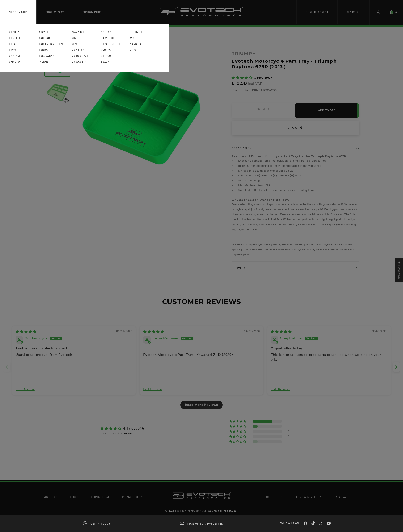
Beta (12, 44)
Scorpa (106, 50)
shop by (18, 12)
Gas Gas (44, 38)
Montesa (78, 50)
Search (352, 12)
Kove (74, 38)
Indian (43, 61)
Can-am (14, 55)
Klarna (341, 497)
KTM (74, 44)
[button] (243, 78)
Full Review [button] (25, 389)
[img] (26, 332)
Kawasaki (78, 32)
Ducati (43, 32)
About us (50, 497)
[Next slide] (396, 367)
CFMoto (14, 61)
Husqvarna (46, 55)
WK (132, 38)
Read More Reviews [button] (201, 405)
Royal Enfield (111, 44)
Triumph (136, 32)
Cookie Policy (272, 497)
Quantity (263, 108)
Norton (106, 32)
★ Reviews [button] (399, 270)
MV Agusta (79, 61)
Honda (43, 50)
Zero (133, 50)
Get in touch (100, 523)
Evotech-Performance (191, 510)
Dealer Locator (317, 12)
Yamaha (135, 44)
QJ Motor (107, 38)
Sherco (106, 55)
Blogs (74, 497)
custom (92, 12)
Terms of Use (100, 497)
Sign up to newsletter (205, 523)
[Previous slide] (6, 367)
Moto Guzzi (79, 55)
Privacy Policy (132, 497)
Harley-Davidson (50, 44)
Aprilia (14, 32)
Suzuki (105, 61)
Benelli (14, 38)
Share (293, 128)
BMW (12, 50)
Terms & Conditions (308, 497)
